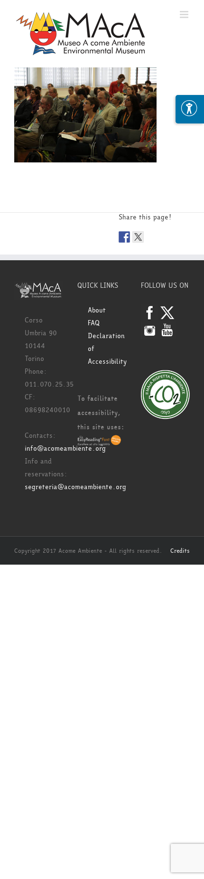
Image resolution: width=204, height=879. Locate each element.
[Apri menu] (190, 109)
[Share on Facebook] (124, 237)
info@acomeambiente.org (65, 449)
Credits (180, 551)
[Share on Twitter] (138, 237)
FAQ (94, 323)
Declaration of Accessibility (107, 349)
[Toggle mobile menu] (185, 14)
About (97, 310)
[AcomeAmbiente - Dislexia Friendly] (99, 441)
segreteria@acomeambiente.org (75, 487)
